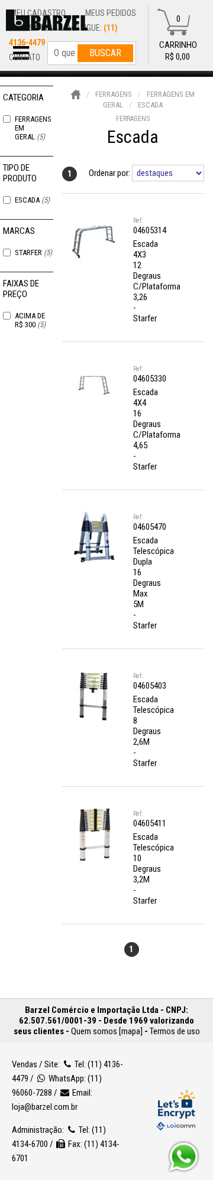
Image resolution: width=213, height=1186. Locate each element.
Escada (32, 200)
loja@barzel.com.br (45, 1107)
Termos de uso (175, 1031)
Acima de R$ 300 (30, 320)
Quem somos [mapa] (107, 1031)
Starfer (33, 252)
